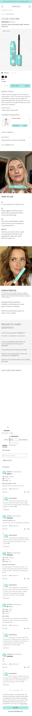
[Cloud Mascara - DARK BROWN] (4, 410)
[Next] (30, 115)
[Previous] (27, 115)
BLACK (2, 77)
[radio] (14, 436)
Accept (15, 708)
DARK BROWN (6, 77)
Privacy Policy (23, 703)
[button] (5, 489)
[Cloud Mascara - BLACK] (2, 410)
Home (2, 14)
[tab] (4, 446)
